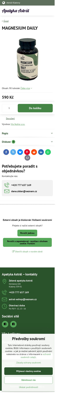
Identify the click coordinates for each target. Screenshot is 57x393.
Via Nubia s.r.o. (18, 124)
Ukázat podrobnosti (28, 387)
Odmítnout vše (28, 380)
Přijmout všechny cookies (28, 371)
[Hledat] (35, 10)
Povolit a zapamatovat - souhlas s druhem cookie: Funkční (27, 242)
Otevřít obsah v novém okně (28, 251)
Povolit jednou (27, 233)
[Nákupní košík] (43, 10)
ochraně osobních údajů (36, 356)
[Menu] (51, 10)
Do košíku (35, 108)
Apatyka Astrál (15, 10)
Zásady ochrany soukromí (28, 362)
